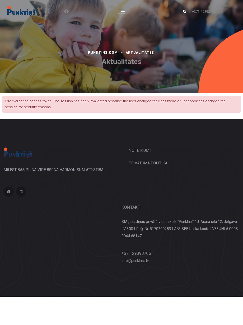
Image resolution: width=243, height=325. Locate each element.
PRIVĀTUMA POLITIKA (148, 163)
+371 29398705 (204, 12)
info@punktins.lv (135, 260)
